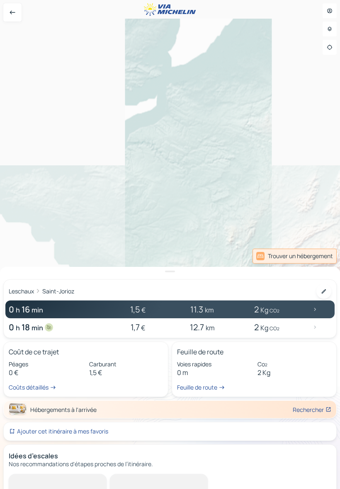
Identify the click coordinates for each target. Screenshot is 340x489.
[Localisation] (330, 47)
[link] (295, 256)
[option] (39, 480)
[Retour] (12, 12)
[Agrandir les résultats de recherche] (170, 271)
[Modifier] (323, 291)
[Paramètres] (330, 29)
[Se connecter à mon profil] (330, 10)
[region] (170, 244)
